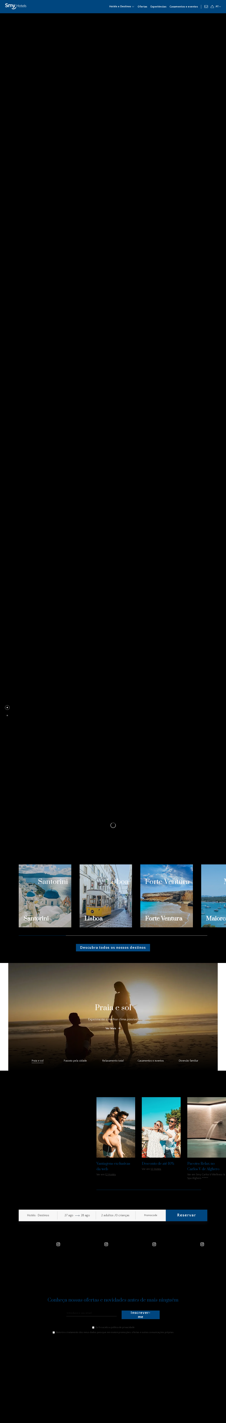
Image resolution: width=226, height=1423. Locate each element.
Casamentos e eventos (184, 6)
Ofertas (142, 6)
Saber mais (15, 728)
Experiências (158, 6)
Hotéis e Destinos (120, 6)
